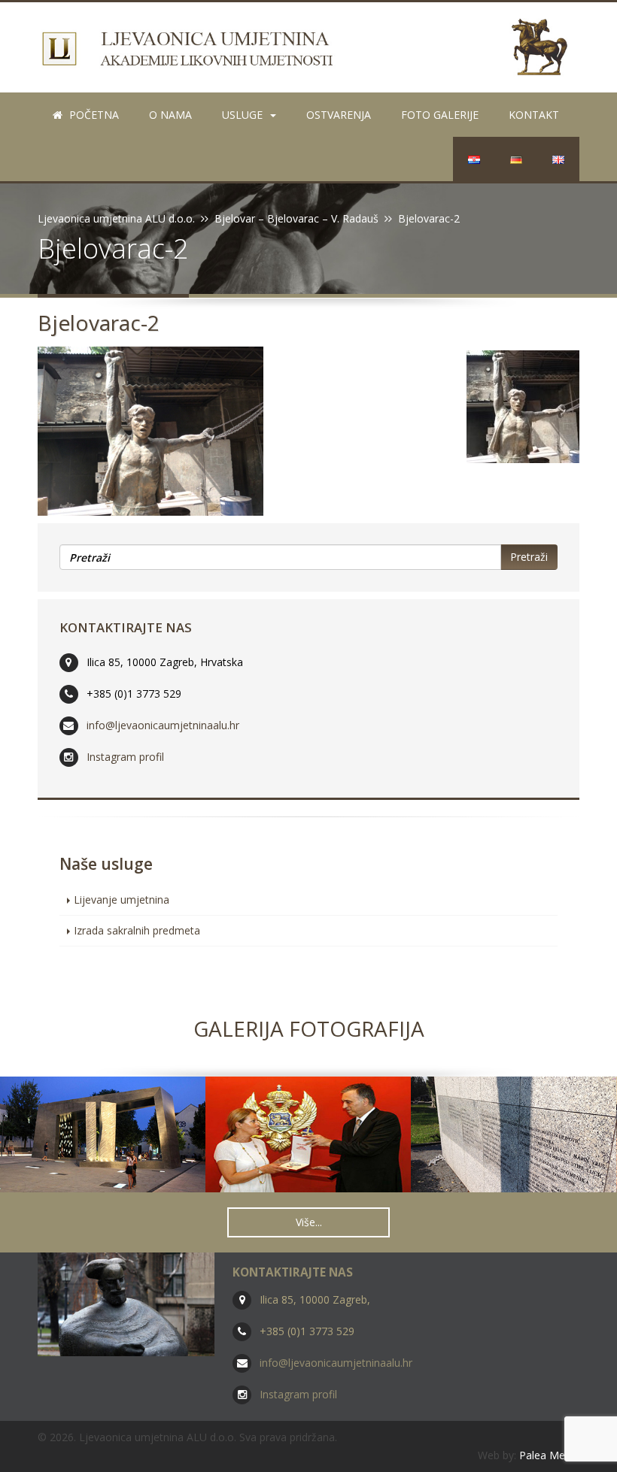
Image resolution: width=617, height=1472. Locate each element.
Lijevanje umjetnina (121, 899)
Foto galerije (440, 115)
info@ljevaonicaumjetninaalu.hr (163, 725)
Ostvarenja (338, 115)
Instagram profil (125, 757)
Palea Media (549, 1455)
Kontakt (534, 115)
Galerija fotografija (308, 1028)
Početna (92, 115)
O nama (170, 115)
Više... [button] (309, 1222)
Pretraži (529, 557)
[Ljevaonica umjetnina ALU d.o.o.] (308, 47)
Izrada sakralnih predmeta (137, 930)
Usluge (242, 115)
